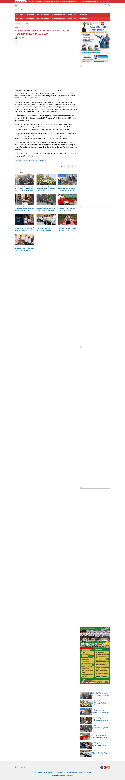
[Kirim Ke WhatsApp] (76, 166)
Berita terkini (19, 27)
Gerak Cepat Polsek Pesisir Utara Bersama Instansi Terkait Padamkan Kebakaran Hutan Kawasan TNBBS (46, 208)
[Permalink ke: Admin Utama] (16, 38)
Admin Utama (22, 37)
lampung (43, 160)
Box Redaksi (20, 15)
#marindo (19, 160)
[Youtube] (105, 767)
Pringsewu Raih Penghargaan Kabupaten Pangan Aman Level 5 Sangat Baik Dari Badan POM (24, 208)
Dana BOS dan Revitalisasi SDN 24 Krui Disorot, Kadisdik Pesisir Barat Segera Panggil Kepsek (24, 188)
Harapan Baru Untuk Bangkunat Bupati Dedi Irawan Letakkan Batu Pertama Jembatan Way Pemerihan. (46, 188)
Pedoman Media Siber (58, 15)
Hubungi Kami (30, 15)
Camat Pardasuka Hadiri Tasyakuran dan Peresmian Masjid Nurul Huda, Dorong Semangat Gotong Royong (66, 188)
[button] (105, 4)
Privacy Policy (72, 15)
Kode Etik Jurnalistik (43, 15)
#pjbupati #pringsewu (31, 160)
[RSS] (108, 767)
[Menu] (16, 4)
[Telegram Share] (72, 166)
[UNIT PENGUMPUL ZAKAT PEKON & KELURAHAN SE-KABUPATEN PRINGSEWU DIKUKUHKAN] (46, 219)
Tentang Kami (83, 15)
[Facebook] (101, 767)
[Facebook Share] (61, 166)
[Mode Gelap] (109, 4)
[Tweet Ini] (65, 166)
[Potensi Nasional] (20, 10)
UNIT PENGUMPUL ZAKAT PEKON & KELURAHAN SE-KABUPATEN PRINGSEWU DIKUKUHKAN (44, 228)
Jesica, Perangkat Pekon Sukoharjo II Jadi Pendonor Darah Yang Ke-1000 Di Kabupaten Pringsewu (66, 208)
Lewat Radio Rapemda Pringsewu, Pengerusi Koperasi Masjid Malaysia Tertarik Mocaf (24, 248)
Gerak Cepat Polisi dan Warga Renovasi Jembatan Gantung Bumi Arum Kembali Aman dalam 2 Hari (67, 228)
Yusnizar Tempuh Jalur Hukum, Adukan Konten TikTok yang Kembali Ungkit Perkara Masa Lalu (24, 228)
